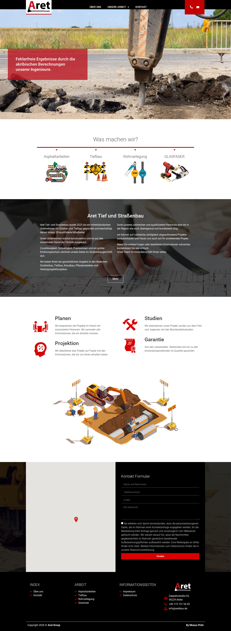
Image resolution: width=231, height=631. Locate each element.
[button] (76, 519)
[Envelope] (198, 7)
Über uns (95, 6)
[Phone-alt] (191, 7)
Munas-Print (197, 625)
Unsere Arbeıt (116, 6)
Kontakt (141, 6)
